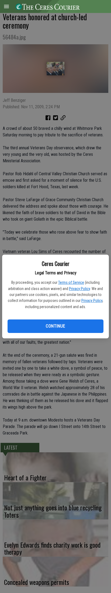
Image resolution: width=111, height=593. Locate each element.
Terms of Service (71, 282)
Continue (55, 326)
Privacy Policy (79, 289)
